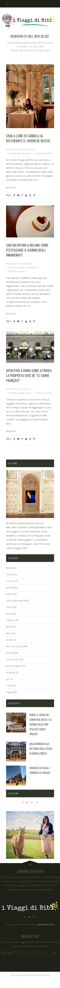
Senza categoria (14, 665)
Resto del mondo (14, 646)
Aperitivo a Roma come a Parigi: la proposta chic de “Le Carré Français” (29, 375)
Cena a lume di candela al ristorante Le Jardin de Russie (28, 138)
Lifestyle (10, 620)
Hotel (9, 607)
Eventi (9, 594)
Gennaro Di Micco (46, 924)
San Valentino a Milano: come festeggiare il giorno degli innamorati (27, 249)
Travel (9, 685)
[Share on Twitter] (18, 195)
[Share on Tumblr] (30, 195)
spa (8, 678)
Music (9, 633)
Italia (8, 613)
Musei (9, 626)
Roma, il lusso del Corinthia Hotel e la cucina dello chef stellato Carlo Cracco (40, 724)
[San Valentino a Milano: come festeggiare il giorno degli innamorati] (30, 221)
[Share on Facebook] (14, 195)
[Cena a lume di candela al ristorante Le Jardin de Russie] (30, 96)
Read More (11, 187)
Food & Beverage (17, 153)
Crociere (10, 581)
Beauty (9, 567)
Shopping (10, 672)
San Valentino (32, 267)
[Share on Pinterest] (34, 195)
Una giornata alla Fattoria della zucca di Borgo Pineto (40, 748)
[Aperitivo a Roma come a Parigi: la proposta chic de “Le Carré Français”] (30, 347)
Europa (9, 587)
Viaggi (9, 692)
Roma (28, 153)
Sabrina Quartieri (44, 153)
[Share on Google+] (22, 195)
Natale (9, 639)
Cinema (10, 574)
